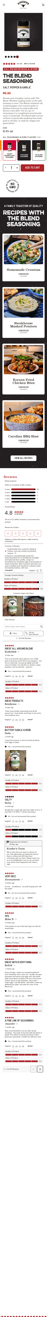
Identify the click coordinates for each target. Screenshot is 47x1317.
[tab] (17, 57)
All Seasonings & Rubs (21, 69)
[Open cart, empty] (43, 4)
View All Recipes (23, 458)
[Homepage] (23, 5)
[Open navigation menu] (3, 4)
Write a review (29, 64)
